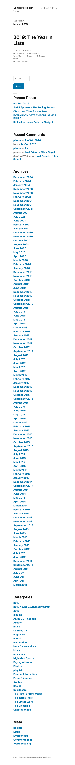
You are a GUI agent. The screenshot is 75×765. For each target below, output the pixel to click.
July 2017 (19, 359)
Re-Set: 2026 (21, 103)
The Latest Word (23, 701)
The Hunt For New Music (27, 693)
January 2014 (21, 513)
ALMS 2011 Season (24, 618)
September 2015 (23, 446)
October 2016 (21, 394)
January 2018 (21, 335)
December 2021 (22, 200)
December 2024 (23, 177)
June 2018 (19, 315)
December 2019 (22, 272)
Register (18, 727)
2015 (16, 602)
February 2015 (21, 473)
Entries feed (20, 735)
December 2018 (22, 291)
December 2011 (22, 561)
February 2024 (22, 181)
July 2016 (19, 406)
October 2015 (21, 442)
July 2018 (19, 311)
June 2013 (19, 533)
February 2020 (22, 264)
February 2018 (21, 331)
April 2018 (19, 323)
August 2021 (21, 212)
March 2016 (20, 422)
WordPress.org (22, 743)
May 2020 (19, 252)
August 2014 (21, 489)
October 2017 (21, 347)
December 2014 (22, 481)
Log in (17, 731)
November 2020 (23, 236)
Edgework (19, 634)
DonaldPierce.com (23, 7)
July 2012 (19, 553)
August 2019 (21, 283)
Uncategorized (34, 53)
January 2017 (21, 382)
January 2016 (21, 430)
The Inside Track (23, 697)
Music (17, 650)
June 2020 (19, 248)
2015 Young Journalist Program (31, 606)
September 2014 (23, 485)
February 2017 (21, 378)
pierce (18, 50)
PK (26, 148)
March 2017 (20, 375)
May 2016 (19, 414)
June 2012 (19, 557)
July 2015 (19, 454)
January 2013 (21, 545)
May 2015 (19, 462)
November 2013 (22, 521)
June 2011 (19, 576)
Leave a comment (22, 61)
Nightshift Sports (23, 658)
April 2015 (19, 466)
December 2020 (23, 232)
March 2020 (20, 260)
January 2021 (21, 228)
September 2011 (23, 564)
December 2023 (23, 189)
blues (16, 626)
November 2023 (23, 193)
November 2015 (22, 438)
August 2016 (21, 402)
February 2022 (22, 196)
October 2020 (21, 240)
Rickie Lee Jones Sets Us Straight (33, 122)
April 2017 (19, 371)
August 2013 (21, 529)
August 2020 (21, 244)
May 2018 (19, 319)
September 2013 (23, 525)
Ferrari (17, 638)
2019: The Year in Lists (32, 40)
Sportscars (20, 689)
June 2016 (19, 410)
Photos (17, 666)
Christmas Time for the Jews (30, 111)
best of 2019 (33, 56)
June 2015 (19, 458)
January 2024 (21, 185)
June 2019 (19, 287)
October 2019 (21, 280)
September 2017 (23, 351)
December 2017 (22, 339)
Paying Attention (22, 53)
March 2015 (20, 470)
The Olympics (21, 705)
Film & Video (20, 642)
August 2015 (21, 450)
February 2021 (21, 224)
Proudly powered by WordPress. (39, 757)
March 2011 (20, 584)
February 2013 (21, 541)
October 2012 (21, 549)
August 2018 (21, 307)
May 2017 (19, 367)
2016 (16, 610)
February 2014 (22, 509)
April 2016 (19, 418)
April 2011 (19, 580)
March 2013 (20, 537)
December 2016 (22, 386)
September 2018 (23, 303)
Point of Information (25, 674)
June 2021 (19, 220)
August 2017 (21, 355)
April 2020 (19, 256)
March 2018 (20, 327)
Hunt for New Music (25, 646)
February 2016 (21, 426)
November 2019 (22, 276)
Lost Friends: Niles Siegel (40, 152)
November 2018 (22, 295)
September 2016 (23, 398)
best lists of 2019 (22, 56)
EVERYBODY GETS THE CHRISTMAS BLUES (34, 117)
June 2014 (19, 493)
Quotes (17, 682)
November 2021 (22, 204)
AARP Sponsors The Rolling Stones (34, 107)
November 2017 (22, 343)
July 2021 (19, 216)
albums (17, 614)
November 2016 (22, 390)
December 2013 (22, 517)
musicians (19, 654)
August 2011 (20, 568)
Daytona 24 (20, 630)
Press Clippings (22, 678)
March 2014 (20, 505)
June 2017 (19, 363)
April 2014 (19, 501)
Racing (17, 685)
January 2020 (21, 268)
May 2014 (19, 497)
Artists (17, 622)
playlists (18, 670)
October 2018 (21, 299)
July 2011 (19, 572)
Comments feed (23, 739)
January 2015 (21, 477)
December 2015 (22, 434)
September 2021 (23, 208)
